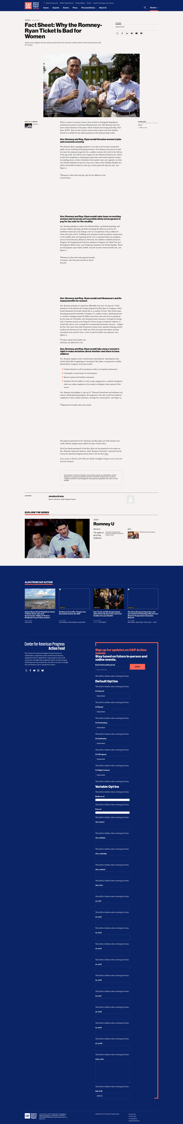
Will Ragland (102, 622)
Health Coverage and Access (103, 3)
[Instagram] (38, 670)
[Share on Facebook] (122, 33)
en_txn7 (98, 996)
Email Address (105, 665)
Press (75, 8)
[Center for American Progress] (28, 5)
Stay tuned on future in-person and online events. (121, 654)
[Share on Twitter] (117, 33)
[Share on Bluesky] (132, 33)
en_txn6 (98, 980)
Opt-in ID (98, 1091)
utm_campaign (101, 854)
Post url (98, 809)
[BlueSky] (42, 670)
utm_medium (100, 838)
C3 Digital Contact (102, 770)
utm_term (99, 885)
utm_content (100, 869)
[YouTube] (34, 670)
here (106, 453)
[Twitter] (26, 670)
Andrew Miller (81, 622)
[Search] (145, 8)
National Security (52, 3)
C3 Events (99, 707)
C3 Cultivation (100, 739)
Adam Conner (28, 622)
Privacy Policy (132, 1116)
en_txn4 (98, 948)
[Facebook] (30, 670)
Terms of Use (132, 1114)
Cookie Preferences (134, 1121)
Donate (153, 8)
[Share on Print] (141, 33)
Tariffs (89, 3)
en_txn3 (98, 933)
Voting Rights (80, 3)
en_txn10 (98, 1043)
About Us (103, 8)
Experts (56, 8)
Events (66, 8)
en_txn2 (98, 917)
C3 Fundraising (101, 723)
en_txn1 (98, 901)
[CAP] (31, 1116)
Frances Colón (147, 622)
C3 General (99, 691)
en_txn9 (98, 1028)
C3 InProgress (100, 754)
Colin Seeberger (63, 622)
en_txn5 (98, 964)
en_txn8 (98, 1012)
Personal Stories (88, 8)
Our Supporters (133, 1118)
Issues (46, 8)
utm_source (99, 822)
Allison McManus (72, 622)
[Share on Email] (136, 33)
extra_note (99, 1059)
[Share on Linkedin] (127, 33)
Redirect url (100, 796)
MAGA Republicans (66, 3)
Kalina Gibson (131, 622)
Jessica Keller (139, 622)
